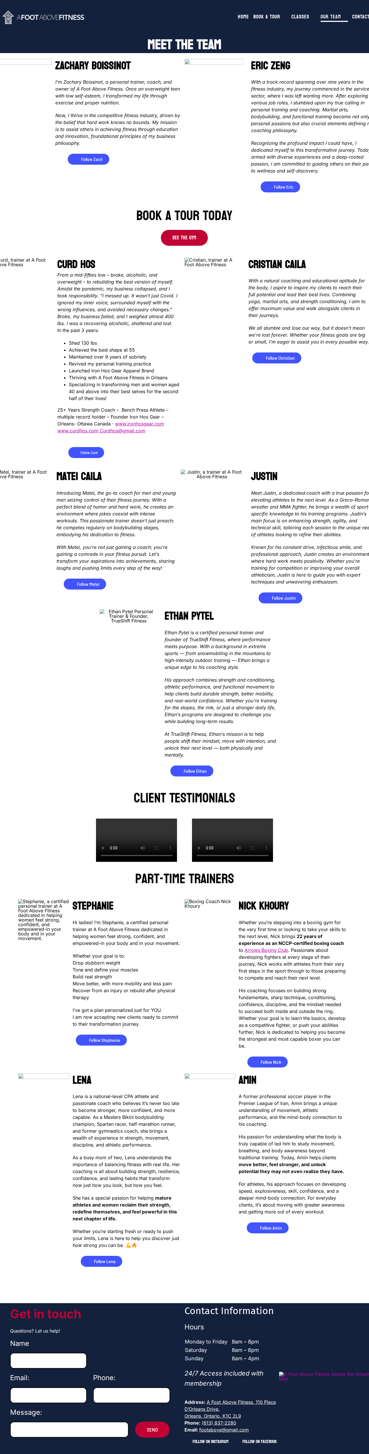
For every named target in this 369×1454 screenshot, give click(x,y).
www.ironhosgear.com (139, 424)
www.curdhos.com (78, 431)
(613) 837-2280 (219, 1423)
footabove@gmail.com (224, 1430)
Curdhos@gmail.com (122, 431)
